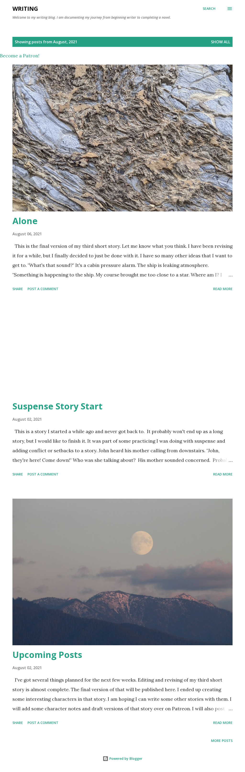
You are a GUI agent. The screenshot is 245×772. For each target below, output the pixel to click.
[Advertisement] (122, 346)
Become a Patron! (19, 56)
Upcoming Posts (47, 655)
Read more (223, 289)
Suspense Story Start (57, 406)
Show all (220, 41)
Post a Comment (43, 289)
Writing (25, 8)
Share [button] (17, 289)
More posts (222, 740)
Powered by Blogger (125, 758)
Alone (25, 221)
